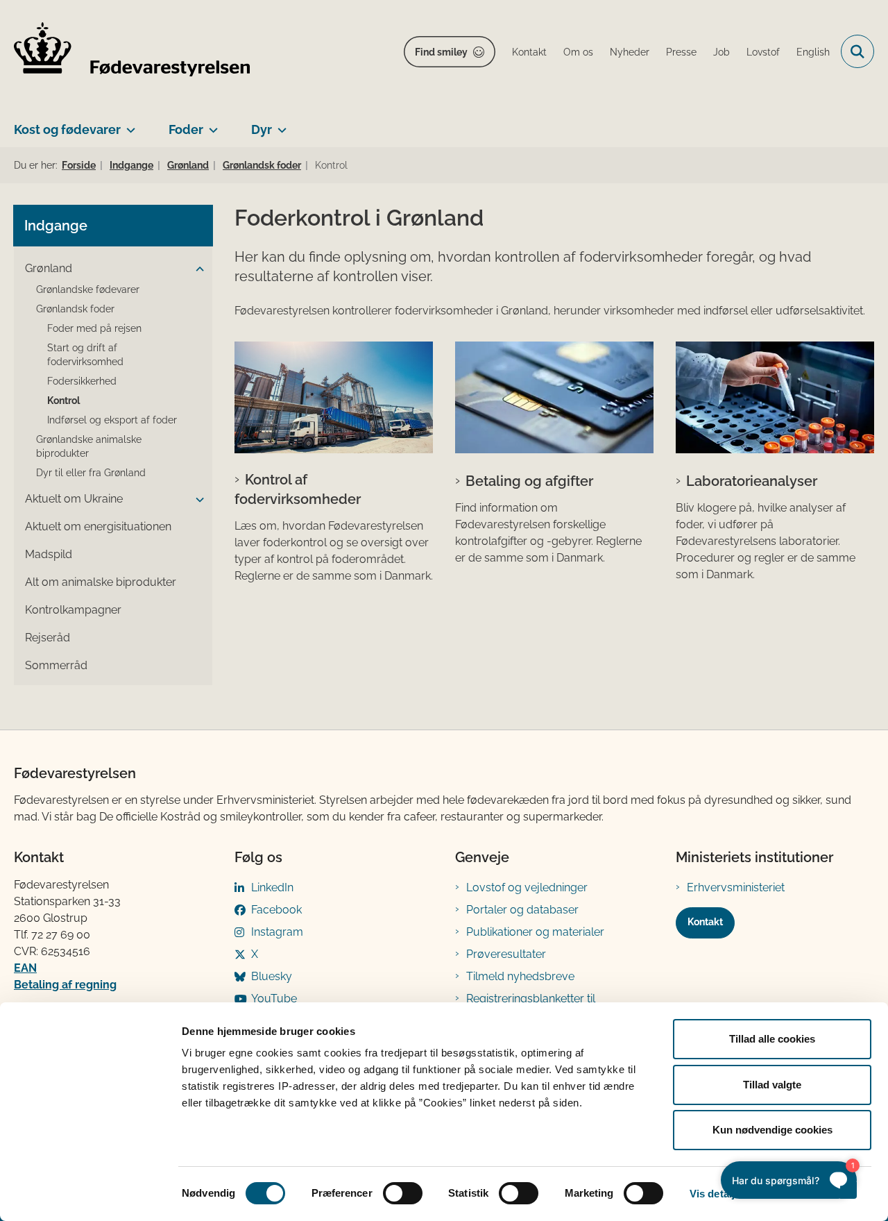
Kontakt (705, 921)
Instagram (277, 931)
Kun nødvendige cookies (772, 1130)
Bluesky (271, 976)
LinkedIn (272, 887)
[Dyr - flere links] (279, 124)
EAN (25, 968)
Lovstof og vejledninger (527, 887)
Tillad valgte (772, 1085)
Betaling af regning (65, 984)
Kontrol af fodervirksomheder (297, 489)
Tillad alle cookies (772, 1039)
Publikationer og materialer (535, 931)
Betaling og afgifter (529, 481)
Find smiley (441, 52)
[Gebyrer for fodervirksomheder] (554, 397)
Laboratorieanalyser (751, 481)
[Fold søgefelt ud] (857, 51)
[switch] (402, 1193)
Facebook (276, 909)
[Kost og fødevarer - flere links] (128, 124)
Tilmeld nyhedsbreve (520, 976)
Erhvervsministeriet (736, 887)
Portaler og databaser (522, 909)
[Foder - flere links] (210, 124)
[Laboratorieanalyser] (775, 397)
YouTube (274, 998)
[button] (196, 269)
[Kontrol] (333, 397)
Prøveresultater (506, 954)
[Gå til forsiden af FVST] (132, 51)
